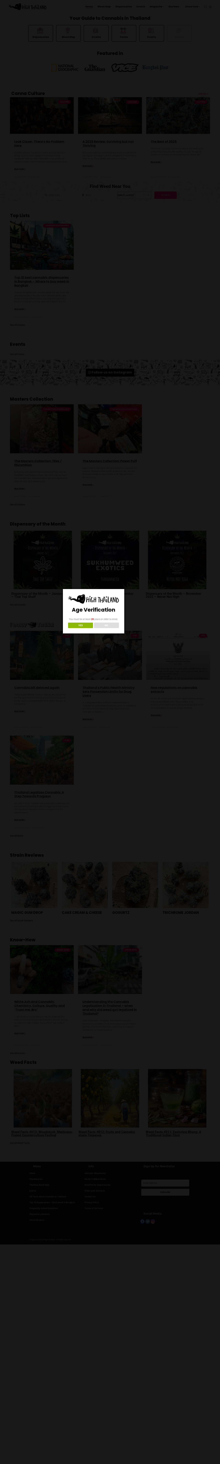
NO (106, 625)
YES (80, 625)
